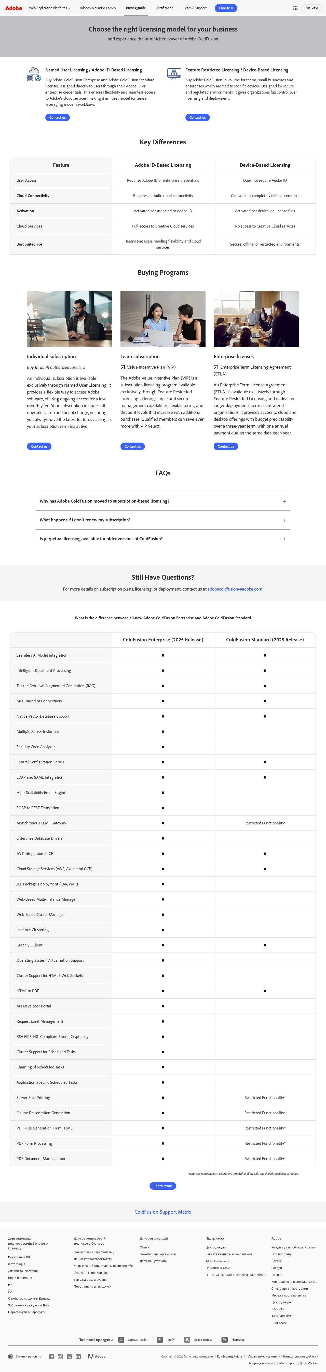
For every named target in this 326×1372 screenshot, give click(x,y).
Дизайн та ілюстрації (23, 1271)
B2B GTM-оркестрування (91, 1279)
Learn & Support (195, 8)
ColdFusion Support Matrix (163, 1212)
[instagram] (60, 1356)
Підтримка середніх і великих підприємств (231, 1275)
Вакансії (277, 1261)
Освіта (144, 1247)
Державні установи (153, 1261)
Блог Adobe (279, 1323)
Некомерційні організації (158, 1254)
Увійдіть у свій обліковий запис (293, 1247)
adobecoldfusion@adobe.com (235, 589)
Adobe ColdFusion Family (98, 8)
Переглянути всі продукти (27, 1312)
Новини (276, 1275)
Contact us (57, 117)
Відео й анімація (20, 1278)
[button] (295, 8)
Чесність (277, 1309)
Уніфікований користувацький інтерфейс (99, 1266)
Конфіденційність (229, 1356)
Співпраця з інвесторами (289, 1288)
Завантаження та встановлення (229, 1254)
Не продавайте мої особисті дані (271, 1363)
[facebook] (51, 1356)
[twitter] (69, 1356)
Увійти (312, 8)
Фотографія (16, 1264)
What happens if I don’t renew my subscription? (85, 520)
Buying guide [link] (136, 8)
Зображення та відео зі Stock (28, 1305)
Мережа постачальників (288, 1295)
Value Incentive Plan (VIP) (151, 367)
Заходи (276, 1268)
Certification (164, 8)
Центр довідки (216, 1247)
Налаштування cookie (298, 1356)
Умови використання (263, 1356)
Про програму (281, 1254)
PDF (10, 1285)
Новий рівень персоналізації (94, 1252)
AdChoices (311, 1363)
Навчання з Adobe (218, 1268)
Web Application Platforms (48, 8)
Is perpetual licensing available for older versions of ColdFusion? (101, 538)
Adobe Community (217, 1261)
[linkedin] (78, 1356)
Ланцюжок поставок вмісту (93, 1259)
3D (10, 1291)
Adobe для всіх (281, 1316)
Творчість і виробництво (91, 1273)
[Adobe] (13, 8)
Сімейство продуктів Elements (29, 1298)
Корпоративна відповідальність (294, 1282)
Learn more (163, 1186)
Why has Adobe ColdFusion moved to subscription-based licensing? (104, 501)
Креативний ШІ (19, 1257)
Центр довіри (281, 1302)
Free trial (226, 8)
